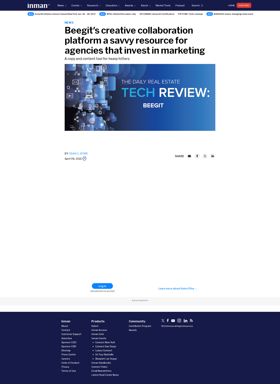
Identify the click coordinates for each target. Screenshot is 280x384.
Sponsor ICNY (68, 346)
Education (111, 5)
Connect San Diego (105, 346)
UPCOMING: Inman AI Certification (157, 14)
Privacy (65, 366)
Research (92, 5)
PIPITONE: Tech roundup (190, 14)
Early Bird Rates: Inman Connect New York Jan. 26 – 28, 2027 (65, 14)
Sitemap (65, 350)
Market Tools (163, 5)
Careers (65, 358)
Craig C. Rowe (78, 153)
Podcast (180, 5)
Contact (65, 330)
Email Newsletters (101, 370)
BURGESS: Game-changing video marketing (236, 14)
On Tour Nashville (104, 354)
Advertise (66, 338)
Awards (129, 5)
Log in (231, 5)
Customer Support (71, 334)
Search (196, 5)
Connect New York (105, 342)
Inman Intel (97, 334)
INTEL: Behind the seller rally (121, 14)
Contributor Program (140, 326)
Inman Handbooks (101, 362)
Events (75, 5)
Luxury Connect (103, 350)
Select (95, 326)
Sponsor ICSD (68, 342)
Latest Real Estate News (105, 374)
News (61, 5)
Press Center (68, 354)
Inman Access (99, 330)
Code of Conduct (70, 362)
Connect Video (99, 366)
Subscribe (244, 5)
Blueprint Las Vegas (106, 358)
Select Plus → (189, 288)
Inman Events (98, 338)
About (144, 5)
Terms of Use (68, 370)
